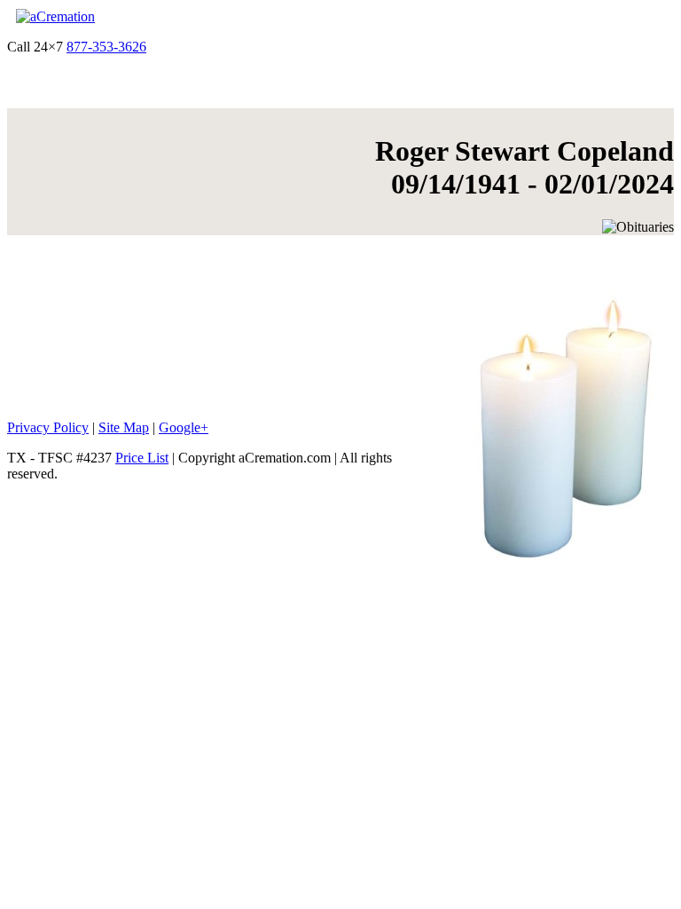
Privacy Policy (48, 427)
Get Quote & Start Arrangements (241, 46)
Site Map (123, 427)
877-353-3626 (106, 46)
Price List (141, 457)
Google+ (183, 427)
